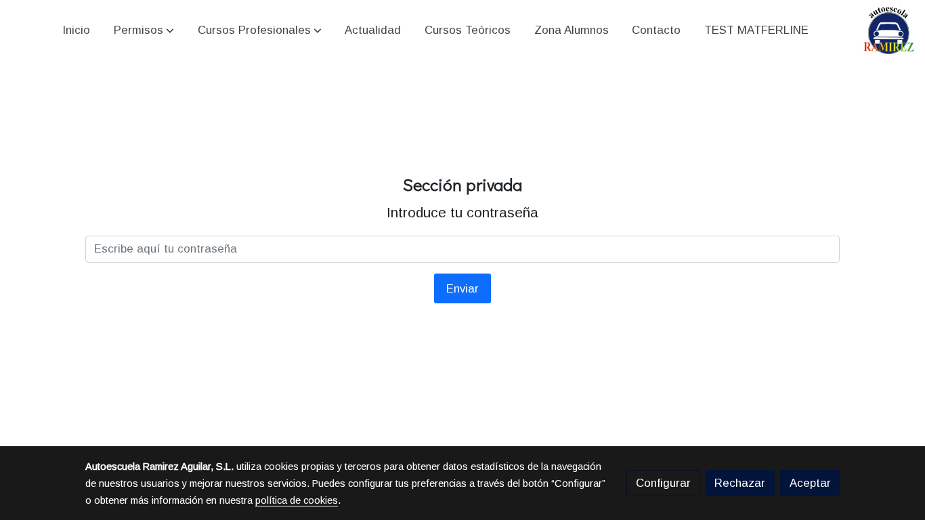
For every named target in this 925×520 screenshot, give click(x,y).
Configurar (663, 483)
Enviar (462, 288)
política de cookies (296, 500)
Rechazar (739, 483)
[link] (889, 30)
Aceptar (810, 483)
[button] (144, 30)
